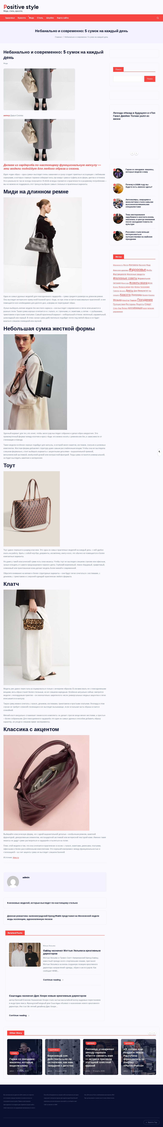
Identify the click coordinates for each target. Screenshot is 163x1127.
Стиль (40, 18)
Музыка (117, 300)
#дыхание (142, 265)
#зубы (149, 270)
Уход (119, 308)
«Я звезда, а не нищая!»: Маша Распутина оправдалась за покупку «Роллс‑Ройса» (95, 1057)
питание (150, 308)
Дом (135, 291)
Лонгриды (136, 294)
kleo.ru (16, 857)
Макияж (145, 295)
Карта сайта (63, 18)
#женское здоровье (121, 270)
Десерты (122, 291)
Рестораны (131, 304)
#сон (150, 283)
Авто (132, 287)
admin (26, 877)
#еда (148, 265)
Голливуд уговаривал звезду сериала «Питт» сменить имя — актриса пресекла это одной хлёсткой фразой (61, 1057)
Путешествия (119, 304)
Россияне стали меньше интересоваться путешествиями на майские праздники (139, 235)
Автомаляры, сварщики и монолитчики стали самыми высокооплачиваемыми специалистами (139, 203)
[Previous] (132, 153)
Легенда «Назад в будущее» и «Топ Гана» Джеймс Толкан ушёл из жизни (134, 115)
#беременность (118, 265)
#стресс (115, 287)
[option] (134, 115)
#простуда (125, 283)
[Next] (136, 153)
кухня (145, 308)
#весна (125, 265)
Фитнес (125, 308)
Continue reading (52, 980)
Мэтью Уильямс (49, 946)
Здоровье (10, 18)
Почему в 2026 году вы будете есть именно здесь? (139, 185)
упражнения (118, 311)
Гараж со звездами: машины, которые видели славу (140, 170)
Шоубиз (50, 18)
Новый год (125, 300)
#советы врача (138, 282)
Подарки (133, 300)
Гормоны (116, 291)
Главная (58, 37)
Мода (31, 18)
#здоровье (137, 269)
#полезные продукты (136, 274)
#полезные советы (125, 278)
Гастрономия (145, 287)
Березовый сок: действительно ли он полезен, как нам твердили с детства (22, 1060)
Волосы (137, 287)
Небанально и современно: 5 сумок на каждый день (86, 37)
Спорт (148, 304)
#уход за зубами (124, 287)
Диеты (129, 290)
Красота (22, 18)
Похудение (145, 299)
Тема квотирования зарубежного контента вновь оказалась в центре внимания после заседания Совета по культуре (140, 219)
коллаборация (135, 308)
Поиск (118, 69)
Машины (151, 295)
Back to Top (152, 1122)
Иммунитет (143, 290)
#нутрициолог (119, 274)
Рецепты (140, 304)
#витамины (133, 265)
